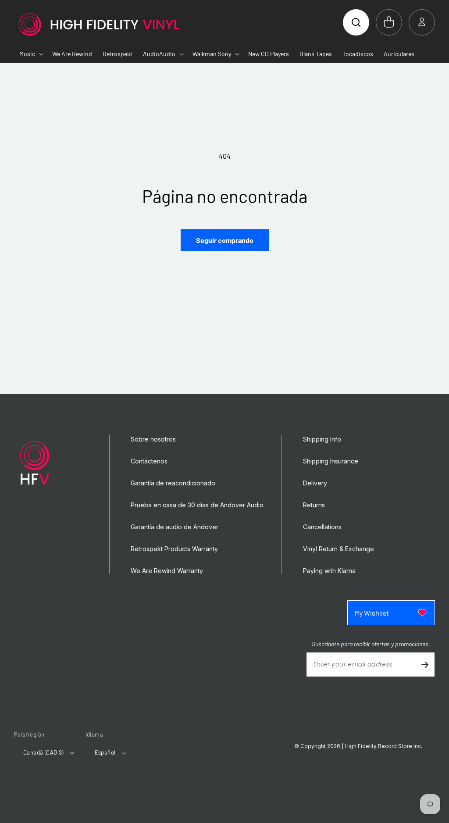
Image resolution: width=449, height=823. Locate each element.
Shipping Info (322, 439)
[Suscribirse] (425, 664)
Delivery (315, 483)
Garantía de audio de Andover (174, 527)
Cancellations (322, 527)
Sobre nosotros (153, 439)
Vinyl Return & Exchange (338, 549)
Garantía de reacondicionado (173, 483)
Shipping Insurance (330, 461)
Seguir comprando (224, 240)
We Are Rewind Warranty (167, 571)
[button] (356, 22)
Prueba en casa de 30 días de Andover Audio (197, 505)
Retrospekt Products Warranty (174, 549)
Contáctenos (149, 461)
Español (105, 752)
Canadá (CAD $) (43, 752)
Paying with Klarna (329, 571)
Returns (314, 505)
